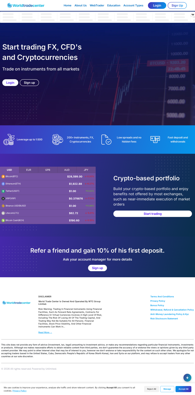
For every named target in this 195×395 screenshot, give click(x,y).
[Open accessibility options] (187, 378)
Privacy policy (157, 301)
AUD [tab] (67, 169)
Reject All (151, 389)
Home (67, 5)
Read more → (45, 332)
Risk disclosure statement (164, 318)
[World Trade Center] (28, 5)
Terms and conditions (162, 296)
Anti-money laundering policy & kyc (169, 314)
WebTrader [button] (97, 5)
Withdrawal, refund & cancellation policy (172, 309)
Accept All (183, 389)
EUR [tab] (28, 169)
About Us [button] (80, 5)
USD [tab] (9, 169)
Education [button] (113, 5)
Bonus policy (157, 305)
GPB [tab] (47, 169)
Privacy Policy (19, 390)
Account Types (133, 5)
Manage (167, 389)
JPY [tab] (86, 169)
